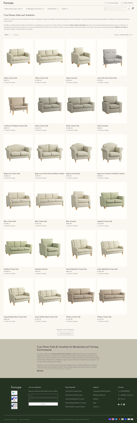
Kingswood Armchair (73, 174)
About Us (96, 407)
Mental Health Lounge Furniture (75, 407)
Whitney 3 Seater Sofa (104, 317)
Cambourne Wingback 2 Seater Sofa (15, 126)
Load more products (65, 333)
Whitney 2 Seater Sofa (73, 317)
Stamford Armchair (41, 269)
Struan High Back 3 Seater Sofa (107, 269)
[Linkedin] (124, 405)
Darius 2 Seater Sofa (41, 126)
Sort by (117, 35)
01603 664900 (128, 3)
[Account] (129, 9)
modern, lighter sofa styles (77, 25)
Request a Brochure (99, 395)
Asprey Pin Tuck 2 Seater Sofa (107, 78)
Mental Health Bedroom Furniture (75, 403)
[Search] (106, 9)
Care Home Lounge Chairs (73, 391)
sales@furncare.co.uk (127, 395)
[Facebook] (118, 405)
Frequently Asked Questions (102, 391)
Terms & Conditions (24, 419)
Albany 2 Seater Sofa (10, 78)
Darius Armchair (102, 126)
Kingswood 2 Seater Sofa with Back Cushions (50, 174)
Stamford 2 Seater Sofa (104, 221)
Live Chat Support (112, 3)
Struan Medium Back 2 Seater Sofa (15, 317)
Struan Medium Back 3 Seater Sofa (46, 317)
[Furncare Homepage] (9, 3)
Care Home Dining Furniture (74, 395)
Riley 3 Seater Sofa (41, 221)
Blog (94, 403)
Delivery (95, 399)
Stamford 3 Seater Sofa (11, 269)
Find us (123, 399)
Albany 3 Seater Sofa (41, 78)
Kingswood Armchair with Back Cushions (111, 174)
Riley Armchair (71, 221)
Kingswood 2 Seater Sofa (12, 174)
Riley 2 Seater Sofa (10, 221)
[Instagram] (121, 405)
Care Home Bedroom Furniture (74, 399)
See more (40, 371)
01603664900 (125, 391)
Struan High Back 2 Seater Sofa (76, 269)
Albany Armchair (71, 78)
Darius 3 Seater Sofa (72, 126)
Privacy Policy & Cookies (10, 419)
